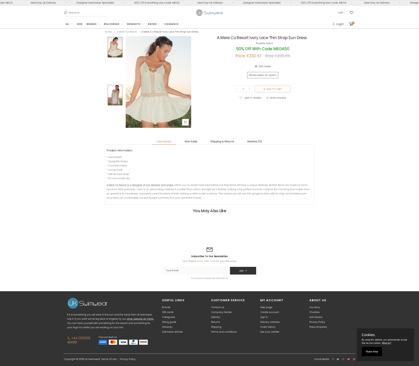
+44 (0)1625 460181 (78, 340)
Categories (168, 317)
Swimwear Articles (172, 331)
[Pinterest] (354, 359)
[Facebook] (333, 359)
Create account (269, 312)
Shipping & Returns (222, 141)
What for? (386, 343)
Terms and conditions (224, 331)
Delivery (215, 317)
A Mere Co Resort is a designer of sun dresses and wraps (140, 185)
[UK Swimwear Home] (210, 12)
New (79, 24)
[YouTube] (348, 359)
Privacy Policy (317, 322)
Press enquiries (318, 327)
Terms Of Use (109, 359)
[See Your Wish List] (352, 13)
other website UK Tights (140, 319)
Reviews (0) (254, 141)
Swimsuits (133, 24)
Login (340, 24)
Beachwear (111, 24)
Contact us (217, 307)
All (67, 24)
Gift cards (167, 312)
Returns (215, 322)
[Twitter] (338, 359)
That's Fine (372, 351)
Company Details (221, 312)
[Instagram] (343, 359)
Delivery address (270, 322)
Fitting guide (169, 322)
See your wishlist (269, 331)
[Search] (64, 12)
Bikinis (152, 24)
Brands (91, 24)
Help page (266, 307)
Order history (267, 327)
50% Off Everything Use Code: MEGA (148, 3)
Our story (314, 307)
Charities (314, 312)
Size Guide (265, 66)
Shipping (216, 327)
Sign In (264, 317)
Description (164, 141)
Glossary (167, 327)
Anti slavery (316, 317)
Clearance (171, 24)
